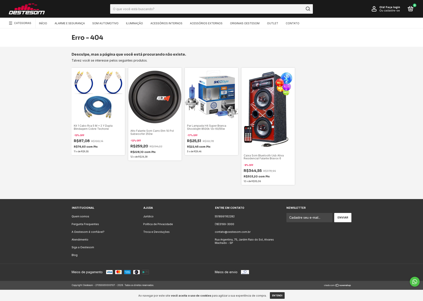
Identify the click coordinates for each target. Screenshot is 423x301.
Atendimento (80, 239)
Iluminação (134, 23)
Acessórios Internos (166, 23)
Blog (75, 255)
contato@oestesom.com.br (232, 231)
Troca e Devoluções (156, 231)
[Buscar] (307, 9)
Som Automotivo (105, 23)
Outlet (272, 23)
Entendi (277, 295)
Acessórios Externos (206, 23)
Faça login (393, 7)
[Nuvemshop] (337, 286)
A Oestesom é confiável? (88, 231)
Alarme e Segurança (70, 23)
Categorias (22, 23)
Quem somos (80, 216)
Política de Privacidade (158, 224)
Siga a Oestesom (83, 247)
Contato (292, 23)
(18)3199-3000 (224, 224)
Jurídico (148, 216)
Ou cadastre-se (389, 10)
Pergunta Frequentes (85, 224)
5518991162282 (225, 216)
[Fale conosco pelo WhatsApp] (415, 282)
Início (43, 23)
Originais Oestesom (245, 23)
